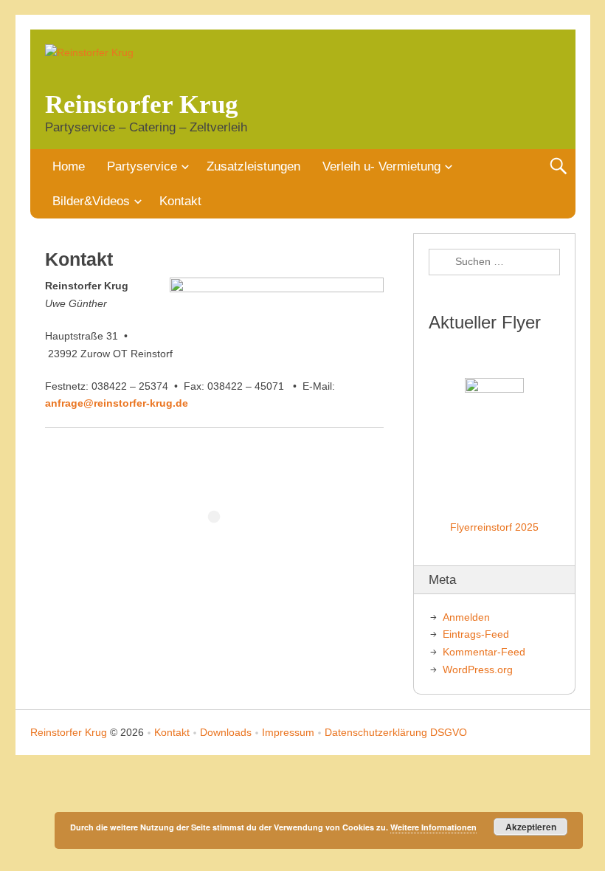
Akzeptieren (530, 826)
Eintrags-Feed (476, 634)
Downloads (226, 732)
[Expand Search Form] (558, 166)
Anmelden (466, 617)
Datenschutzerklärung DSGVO (396, 732)
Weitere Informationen (433, 827)
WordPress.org (478, 669)
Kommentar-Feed (484, 652)
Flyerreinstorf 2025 (494, 527)
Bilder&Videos (91, 201)
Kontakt (180, 201)
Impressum (288, 732)
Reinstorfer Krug (141, 104)
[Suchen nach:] (494, 262)
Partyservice (142, 166)
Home (68, 166)
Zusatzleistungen (253, 166)
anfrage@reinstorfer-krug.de (116, 403)
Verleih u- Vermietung (381, 166)
